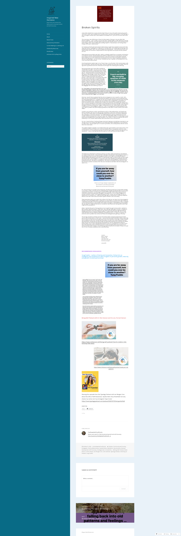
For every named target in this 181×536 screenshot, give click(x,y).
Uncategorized (100, 450)
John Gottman (106, 451)
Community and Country (119, 446)
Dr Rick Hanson (89, 451)
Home (48, 34)
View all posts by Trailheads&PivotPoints (98, 436)
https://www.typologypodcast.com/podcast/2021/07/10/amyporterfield (103, 401)
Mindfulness (50, 51)
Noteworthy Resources (52, 48)
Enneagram (85, 448)
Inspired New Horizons (52, 19)
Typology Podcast (115, 451)
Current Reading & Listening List (55, 45)
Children (110, 446)
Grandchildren (103, 448)
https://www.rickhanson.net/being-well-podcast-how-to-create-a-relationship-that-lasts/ (104, 342)
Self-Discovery (92, 450)
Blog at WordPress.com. (88, 532)
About (48, 37)
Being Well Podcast (119, 450)
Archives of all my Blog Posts (54, 54)
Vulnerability (108, 450)
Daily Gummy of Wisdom (53, 42)
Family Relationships (93, 448)
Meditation (110, 448)
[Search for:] (55, 66)
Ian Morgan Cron (98, 451)
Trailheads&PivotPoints (100, 446)
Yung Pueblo (89, 453)
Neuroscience (117, 448)
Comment (123, 488)
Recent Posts (50, 39)
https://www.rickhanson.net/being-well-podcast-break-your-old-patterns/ (111, 368)
